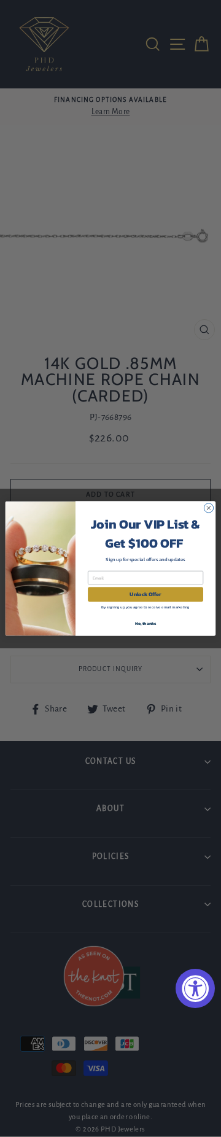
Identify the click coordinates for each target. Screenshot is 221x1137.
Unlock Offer (145, 595)
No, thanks (146, 623)
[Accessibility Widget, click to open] (195, 988)
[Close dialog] (208, 508)
